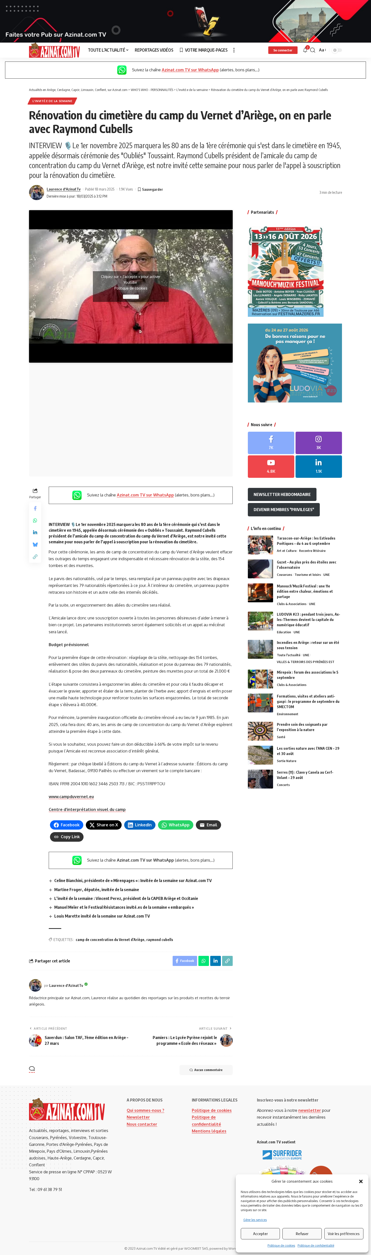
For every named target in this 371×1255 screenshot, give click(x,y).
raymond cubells (159, 939)
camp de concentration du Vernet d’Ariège (110, 939)
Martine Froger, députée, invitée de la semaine (96, 889)
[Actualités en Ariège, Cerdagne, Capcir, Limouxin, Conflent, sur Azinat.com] (54, 50)
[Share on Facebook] (35, 509)
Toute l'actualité (288, 655)
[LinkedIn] (319, 466)
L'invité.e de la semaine (52, 101)
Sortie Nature (286, 761)
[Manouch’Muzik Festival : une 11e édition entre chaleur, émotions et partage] (260, 592)
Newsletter (138, 1117)
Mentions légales (209, 1131)
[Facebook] (271, 443)
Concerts (283, 785)
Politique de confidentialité (316, 1245)
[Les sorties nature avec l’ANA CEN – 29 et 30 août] (260, 755)
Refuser (302, 1233)
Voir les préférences (344, 1233)
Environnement (287, 714)
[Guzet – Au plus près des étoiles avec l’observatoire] (260, 568)
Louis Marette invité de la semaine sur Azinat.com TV (102, 916)
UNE (326, 575)
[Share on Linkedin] (35, 533)
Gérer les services (255, 1220)
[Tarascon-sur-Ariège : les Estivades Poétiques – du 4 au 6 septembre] (260, 545)
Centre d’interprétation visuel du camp (87, 809)
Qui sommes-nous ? (145, 1110)
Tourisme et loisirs (308, 575)
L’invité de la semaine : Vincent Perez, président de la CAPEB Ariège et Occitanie (126, 898)
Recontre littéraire (312, 551)
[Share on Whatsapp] (35, 521)
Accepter (260, 1233)
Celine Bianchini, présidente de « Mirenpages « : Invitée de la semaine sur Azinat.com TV (133, 880)
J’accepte (130, 297)
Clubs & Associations (291, 604)
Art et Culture (287, 551)
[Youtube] (271, 466)
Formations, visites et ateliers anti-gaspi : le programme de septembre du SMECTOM (308, 701)
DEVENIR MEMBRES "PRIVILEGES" (284, 509)
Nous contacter (142, 1124)
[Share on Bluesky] (35, 545)
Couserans (284, 575)
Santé (281, 737)
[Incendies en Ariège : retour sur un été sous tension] (260, 649)
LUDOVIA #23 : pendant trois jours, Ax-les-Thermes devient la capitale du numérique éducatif (308, 619)
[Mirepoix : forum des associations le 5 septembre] (260, 679)
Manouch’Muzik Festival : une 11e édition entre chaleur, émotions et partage (305, 591)
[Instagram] (319, 443)
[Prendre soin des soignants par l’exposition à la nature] (260, 731)
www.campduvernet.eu (71, 796)
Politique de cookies (281, 1245)
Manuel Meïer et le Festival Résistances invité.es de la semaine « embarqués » (124, 907)
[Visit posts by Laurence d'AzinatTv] (36, 192)
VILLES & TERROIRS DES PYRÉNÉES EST (305, 662)
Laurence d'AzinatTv (64, 189)
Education (284, 632)
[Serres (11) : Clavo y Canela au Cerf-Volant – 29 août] (260, 779)
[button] (360, 1181)
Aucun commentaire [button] (208, 1070)
